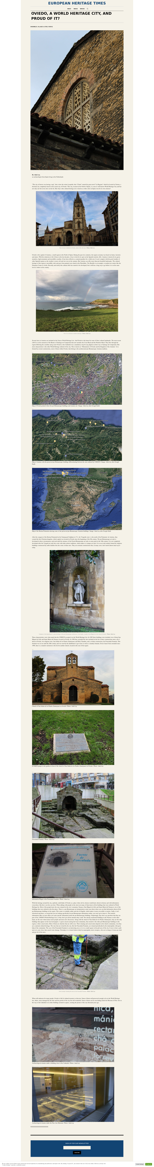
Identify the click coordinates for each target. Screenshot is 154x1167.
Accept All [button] (148, 1164)
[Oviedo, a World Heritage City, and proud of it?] (77, 100)
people (50, 26)
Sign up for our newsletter (77, 1143)
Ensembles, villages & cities (39, 26)
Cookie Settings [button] (139, 1164)
